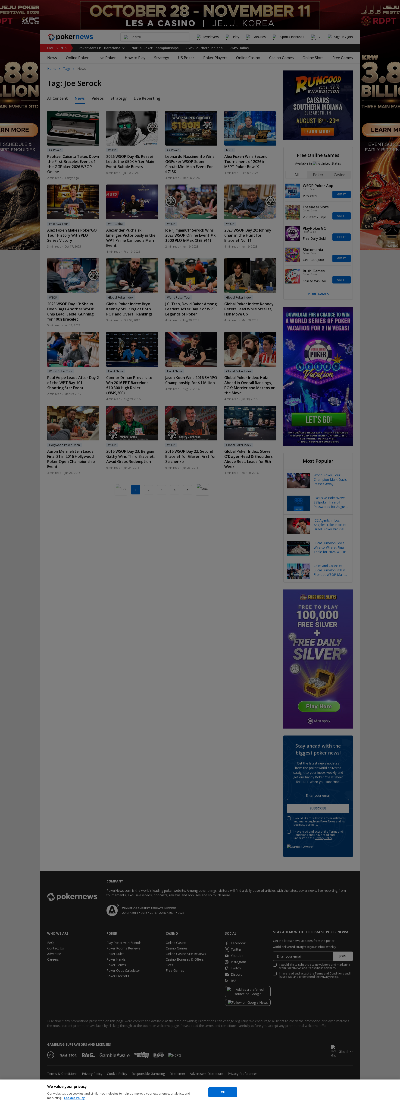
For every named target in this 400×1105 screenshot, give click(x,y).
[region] (200, 1092)
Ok (223, 1092)
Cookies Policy (74, 1098)
